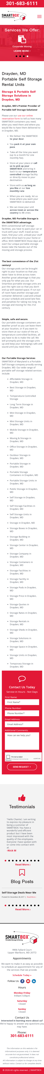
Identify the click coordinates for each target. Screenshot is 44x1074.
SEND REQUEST (21, 767)
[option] (22, 44)
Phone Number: (13, 708)
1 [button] (16, 56)
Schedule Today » (22, 975)
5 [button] (20, 860)
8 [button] (31, 860)
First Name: (11, 697)
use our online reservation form (17, 117)
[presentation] (23, 757)
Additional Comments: (16, 730)
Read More (22, 864)
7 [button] (27, 860)
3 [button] (24, 56)
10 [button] (38, 860)
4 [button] (27, 56)
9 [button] (35, 860)
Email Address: (12, 719)
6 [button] (24, 860)
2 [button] (20, 56)
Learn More (21, 50)
